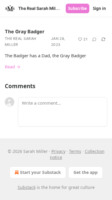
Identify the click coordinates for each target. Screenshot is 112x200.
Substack (27, 187)
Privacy (58, 151)
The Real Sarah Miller (20, 41)
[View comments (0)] (94, 39)
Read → (12, 67)
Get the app (85, 172)
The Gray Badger (25, 31)
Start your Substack (40, 172)
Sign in (99, 8)
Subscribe (77, 8)
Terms (75, 151)
